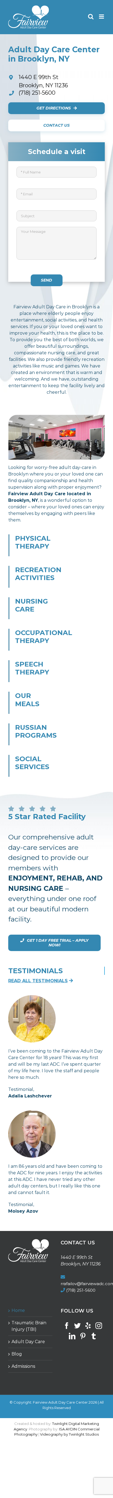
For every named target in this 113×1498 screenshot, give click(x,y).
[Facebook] (66, 1325)
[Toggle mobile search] (91, 16)
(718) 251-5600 (37, 92)
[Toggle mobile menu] (102, 16)
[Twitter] (77, 1325)
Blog (17, 1354)
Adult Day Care (28, 1341)
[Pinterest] (83, 1336)
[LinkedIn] (72, 1336)
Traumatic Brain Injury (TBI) (29, 1326)
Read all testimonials (38, 980)
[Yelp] (88, 1325)
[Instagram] (98, 1325)
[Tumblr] (93, 1336)
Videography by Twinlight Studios (69, 1434)
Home (18, 1310)
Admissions (23, 1366)
